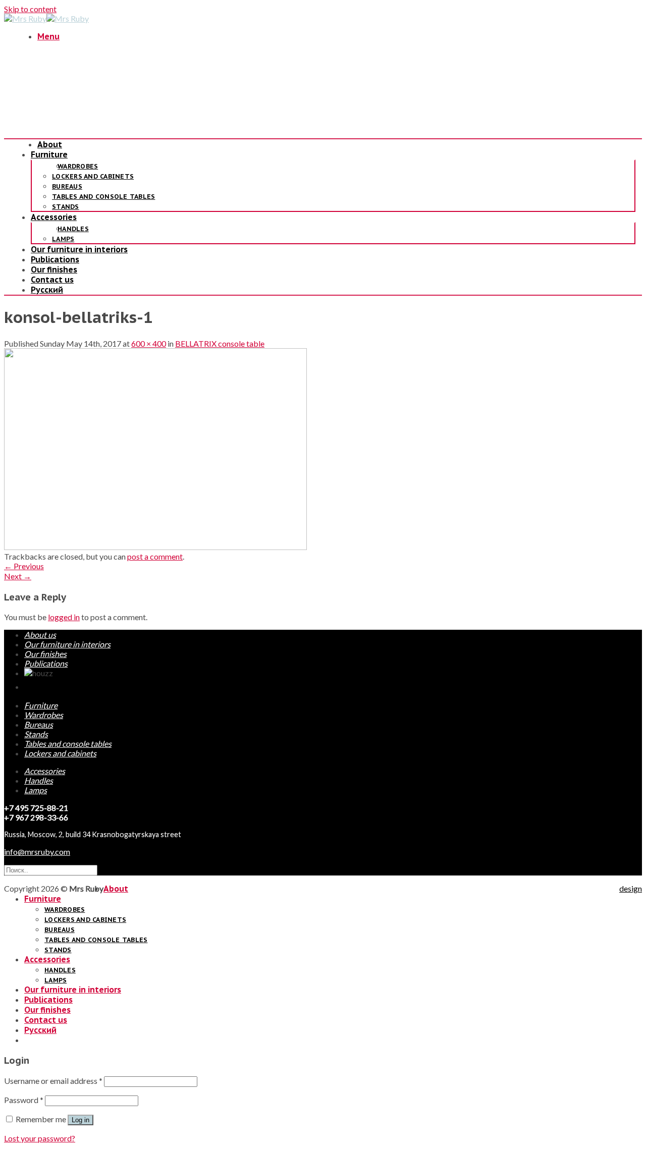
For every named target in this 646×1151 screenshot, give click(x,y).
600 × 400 (148, 343)
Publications (55, 259)
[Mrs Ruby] (46, 18)
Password (23, 1100)
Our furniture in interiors (79, 249)
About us (40, 634)
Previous (24, 566)
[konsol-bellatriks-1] (155, 547)
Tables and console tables (103, 196)
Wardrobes (78, 166)
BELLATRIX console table (219, 343)
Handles (73, 229)
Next (17, 576)
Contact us (52, 280)
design (630, 888)
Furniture (49, 154)
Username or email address (53, 1080)
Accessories (54, 217)
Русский (47, 290)
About (49, 144)
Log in (80, 1120)
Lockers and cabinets (93, 176)
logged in (64, 617)
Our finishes (54, 269)
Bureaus (67, 186)
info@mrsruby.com (37, 851)
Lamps (63, 239)
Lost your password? (39, 1138)
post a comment (155, 556)
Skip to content (30, 9)
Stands (65, 206)
